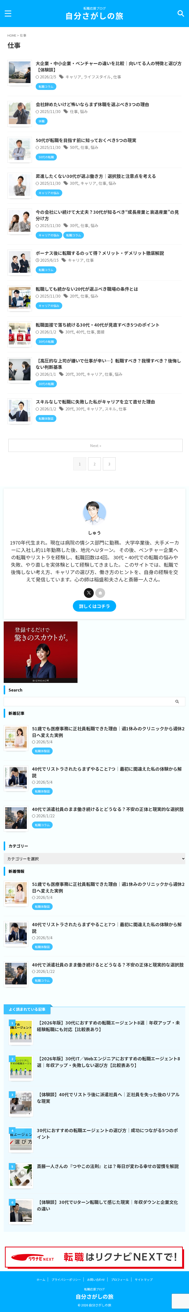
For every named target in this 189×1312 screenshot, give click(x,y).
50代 (74, 147)
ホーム (40, 1279)
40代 (80, 332)
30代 (74, 183)
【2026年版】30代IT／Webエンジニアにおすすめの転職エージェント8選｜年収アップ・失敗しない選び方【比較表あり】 (108, 1061)
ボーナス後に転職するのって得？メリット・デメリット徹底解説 (100, 253)
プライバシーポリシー (66, 1279)
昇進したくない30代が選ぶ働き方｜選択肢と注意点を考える (96, 176)
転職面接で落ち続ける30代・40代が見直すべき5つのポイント (98, 324)
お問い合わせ (96, 1279)
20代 (74, 296)
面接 (101, 332)
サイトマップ (144, 1279)
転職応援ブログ (94, 1289)
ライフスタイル (97, 77)
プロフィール (120, 1279)
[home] (100, 593)
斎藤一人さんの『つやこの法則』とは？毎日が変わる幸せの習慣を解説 (108, 1166)
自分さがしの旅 (94, 15)
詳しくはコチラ (94, 606)
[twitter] (89, 593)
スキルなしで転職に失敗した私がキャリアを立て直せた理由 (95, 401)
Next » (95, 445)
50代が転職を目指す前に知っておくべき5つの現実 (86, 140)
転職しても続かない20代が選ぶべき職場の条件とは (87, 289)
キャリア (73, 77)
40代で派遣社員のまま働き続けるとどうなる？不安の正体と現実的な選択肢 (108, 809)
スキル (110, 409)
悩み (84, 111)
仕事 (117, 77)
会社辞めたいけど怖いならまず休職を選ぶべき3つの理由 (92, 104)
